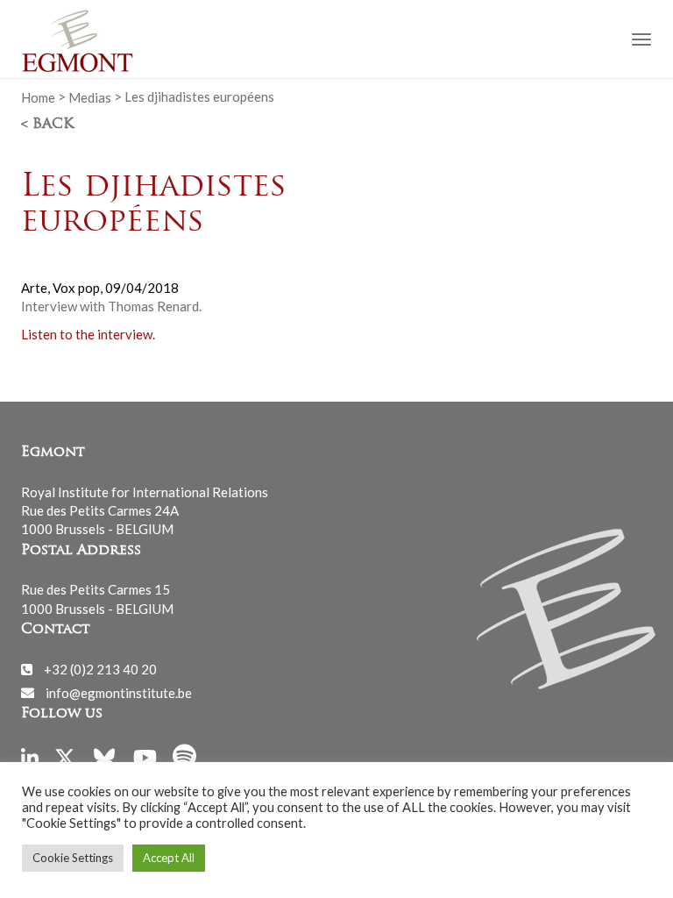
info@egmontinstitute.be (119, 692)
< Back (47, 125)
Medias (89, 96)
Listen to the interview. (88, 334)
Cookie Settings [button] (72, 858)
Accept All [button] (169, 858)
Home (38, 96)
